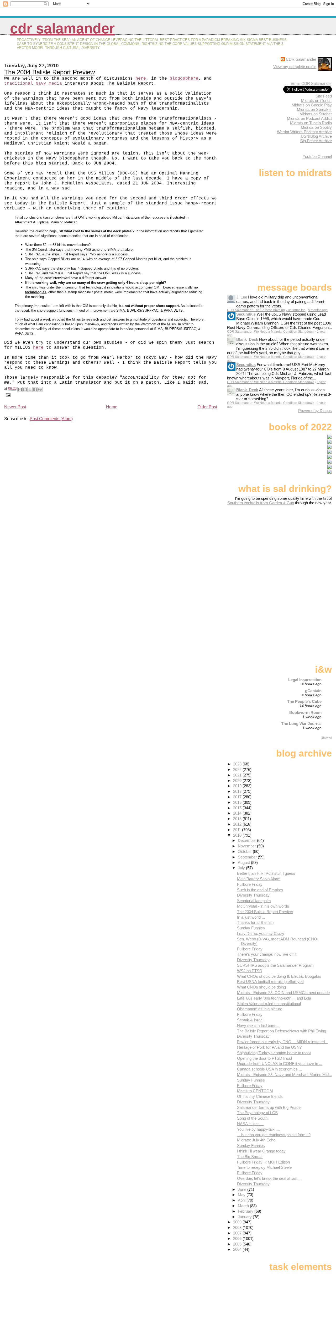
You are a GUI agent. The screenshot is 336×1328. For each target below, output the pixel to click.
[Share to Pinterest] (40, 389)
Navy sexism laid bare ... (258, 1025)
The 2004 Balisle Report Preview (49, 72)
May (242, 1194)
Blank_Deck (247, 339)
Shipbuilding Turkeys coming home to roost (274, 1053)
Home (111, 407)
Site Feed (324, 96)
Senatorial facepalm (254, 900)
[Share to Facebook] (35, 389)
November (247, 846)
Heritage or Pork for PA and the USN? (269, 1047)
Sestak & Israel (250, 1020)
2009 (238, 1222)
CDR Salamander (62, 28)
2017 (238, 797)
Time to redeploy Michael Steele (264, 1167)
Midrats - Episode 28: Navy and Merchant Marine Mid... (284, 1074)
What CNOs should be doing (261, 987)
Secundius (246, 314)
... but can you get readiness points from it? (274, 1135)
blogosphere (184, 78)
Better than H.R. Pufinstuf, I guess (266, 873)
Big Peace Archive (316, 140)
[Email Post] (7, 395)
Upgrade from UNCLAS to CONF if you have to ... (279, 1063)
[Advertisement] (299, 546)
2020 (238, 780)
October (245, 851)
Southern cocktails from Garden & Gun (260, 503)
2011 (237, 829)
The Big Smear (250, 1156)
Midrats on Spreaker (314, 109)
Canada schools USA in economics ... (269, 1069)
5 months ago (318, 310)
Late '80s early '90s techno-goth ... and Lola (274, 998)
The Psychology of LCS (257, 1112)
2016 (238, 802)
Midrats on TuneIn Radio (311, 123)
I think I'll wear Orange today (261, 1151)
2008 (238, 1227)
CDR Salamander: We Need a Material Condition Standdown (270, 331)
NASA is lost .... (250, 1123)
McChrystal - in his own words (263, 906)
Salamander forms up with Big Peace (269, 1107)
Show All (326, 737)
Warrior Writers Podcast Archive (304, 132)
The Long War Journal (301, 723)
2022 (238, 769)
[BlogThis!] (25, 389)
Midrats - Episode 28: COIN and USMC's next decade (283, 992)
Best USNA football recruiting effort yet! (270, 981)
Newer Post (15, 407)
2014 (238, 813)
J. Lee (241, 297)
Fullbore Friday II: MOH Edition (263, 1162)
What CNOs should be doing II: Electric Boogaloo (279, 976)
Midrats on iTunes (316, 100)
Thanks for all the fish (255, 922)
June (242, 1189)
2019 (238, 786)
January (245, 1216)
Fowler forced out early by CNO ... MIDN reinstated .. (282, 1041)
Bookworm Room (305, 712)
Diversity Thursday (253, 895)
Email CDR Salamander (311, 83)
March (244, 1205)
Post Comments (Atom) (51, 418)
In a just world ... (251, 917)
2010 (238, 835)
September (248, 857)
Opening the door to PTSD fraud (264, 1058)
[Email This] (20, 389)
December (247, 840)
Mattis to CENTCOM (255, 1091)
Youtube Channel (317, 156)
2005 (238, 1244)
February (246, 1211)
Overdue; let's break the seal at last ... (269, 1178)
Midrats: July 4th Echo (256, 1140)
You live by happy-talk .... (258, 1129)
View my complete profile (294, 66)
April (242, 1200)
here (38, 347)
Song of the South (252, 1118)
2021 (238, 775)
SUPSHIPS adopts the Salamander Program (275, 965)
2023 (238, 764)
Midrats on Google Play (312, 105)
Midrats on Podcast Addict (309, 118)
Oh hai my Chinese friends (260, 1096)
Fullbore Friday (249, 884)
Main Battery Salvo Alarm (259, 879)
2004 (238, 1249)
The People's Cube (304, 701)
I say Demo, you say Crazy (260, 933)
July (242, 868)
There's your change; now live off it (266, 954)
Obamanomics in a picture (259, 1009)
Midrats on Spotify (316, 127)
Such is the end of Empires (260, 890)
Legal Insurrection (305, 679)
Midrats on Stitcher (316, 114)
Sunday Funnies (251, 928)
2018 (238, 791)
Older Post (207, 407)
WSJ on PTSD (249, 971)
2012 (238, 824)
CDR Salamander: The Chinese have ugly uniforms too (266, 310)
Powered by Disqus (315, 410)
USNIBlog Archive (316, 136)
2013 (238, 818)
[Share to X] (30, 389)
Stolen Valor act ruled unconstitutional (269, 1003)
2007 (238, 1233)
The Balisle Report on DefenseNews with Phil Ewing (281, 1031)
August (244, 862)
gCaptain (313, 690)
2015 (238, 808)
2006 (238, 1238)
